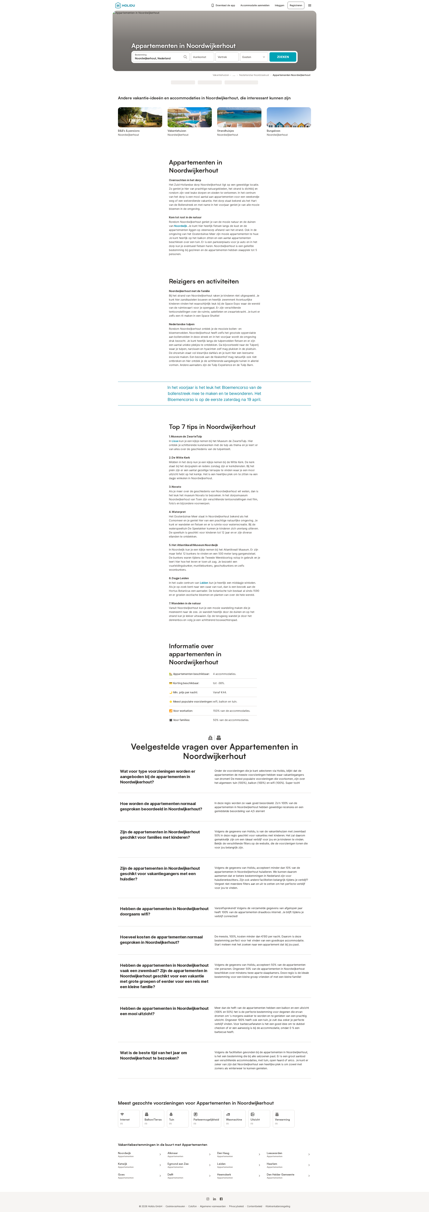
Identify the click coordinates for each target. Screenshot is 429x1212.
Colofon (192, 1206)
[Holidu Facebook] (221, 1199)
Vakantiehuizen (221, 75)
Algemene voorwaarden (213, 1206)
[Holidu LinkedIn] (214, 1199)
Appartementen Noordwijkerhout (291, 75)
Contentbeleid (254, 1206)
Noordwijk (180, 226)
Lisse (175, 441)
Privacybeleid (236, 1206)
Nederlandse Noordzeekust (254, 75)
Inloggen (279, 5)
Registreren (296, 5)
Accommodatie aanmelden (254, 5)
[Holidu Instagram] (208, 1199)
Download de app (225, 5)
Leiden (204, 582)
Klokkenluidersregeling (278, 1206)
